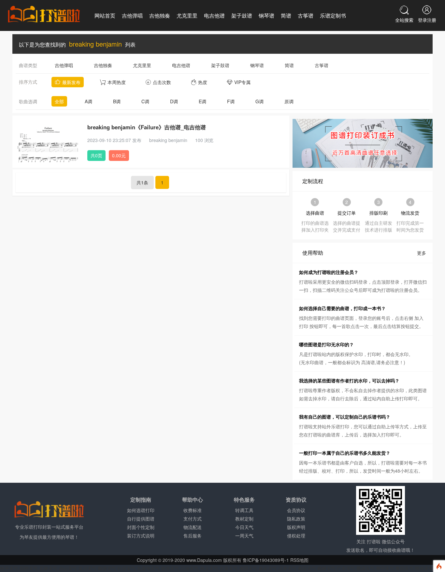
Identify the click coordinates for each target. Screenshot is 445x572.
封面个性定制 (140, 527)
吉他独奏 (159, 15)
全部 (59, 101)
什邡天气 (126, 568)
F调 (231, 101)
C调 (145, 101)
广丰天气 (346, 568)
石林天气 (48, 568)
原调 (289, 101)
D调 (174, 101)
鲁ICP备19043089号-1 (266, 560)
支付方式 (192, 518)
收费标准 (192, 510)
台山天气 (68, 568)
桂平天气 (9, 568)
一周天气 (244, 535)
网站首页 (104, 15)
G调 (259, 101)
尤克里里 (187, 15)
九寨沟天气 (148, 568)
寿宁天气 (385, 568)
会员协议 (296, 510)
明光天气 (424, 568)
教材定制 (244, 518)
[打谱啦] (44, 14)
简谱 (286, 15)
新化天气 (268, 568)
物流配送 (192, 527)
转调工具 (244, 510)
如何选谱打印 (140, 510)
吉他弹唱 (132, 15)
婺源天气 (365, 568)
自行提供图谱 (140, 518)
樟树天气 (326, 568)
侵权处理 (296, 535)
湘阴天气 (248, 568)
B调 (117, 101)
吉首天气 (229, 568)
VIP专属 (242, 82)
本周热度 (117, 82)
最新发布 (71, 82)
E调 (202, 101)
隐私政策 (296, 518)
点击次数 (162, 82)
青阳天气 (404, 568)
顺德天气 (107, 568)
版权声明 (296, 527)
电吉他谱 (214, 15)
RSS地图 (299, 560)
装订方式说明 (140, 535)
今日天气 (244, 527)
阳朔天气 (29, 568)
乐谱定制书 (333, 15)
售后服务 (192, 535)
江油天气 (189, 568)
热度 (202, 82)
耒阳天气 (307, 568)
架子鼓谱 (241, 15)
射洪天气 (170, 568)
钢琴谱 (266, 15)
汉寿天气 (287, 568)
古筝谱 (305, 15)
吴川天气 (87, 568)
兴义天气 (209, 568)
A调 (88, 101)
